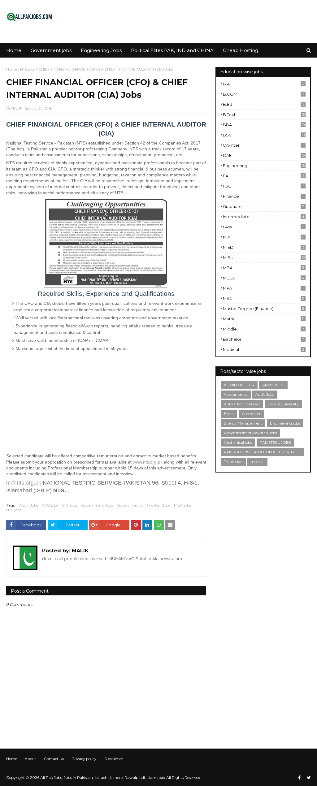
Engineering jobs (285, 423)
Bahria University (283, 404)
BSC (264, 134)
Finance (263, 196)
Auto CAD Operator (242, 404)
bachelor (263, 339)
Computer (251, 413)
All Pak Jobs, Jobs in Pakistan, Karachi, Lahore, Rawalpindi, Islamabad (102, 777)
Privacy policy (84, 758)
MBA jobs (182, 505)
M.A (263, 237)
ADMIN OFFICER (239, 384)
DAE (264, 155)
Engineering (264, 165)
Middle (263, 328)
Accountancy (236, 394)
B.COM (263, 94)
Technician (233, 461)
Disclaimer (113, 758)
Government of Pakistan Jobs (143, 505)
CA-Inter (263, 145)
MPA (263, 288)
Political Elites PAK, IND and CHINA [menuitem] (172, 50)
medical (263, 349)
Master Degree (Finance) (263, 308)
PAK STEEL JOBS (275, 442)
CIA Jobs (69, 505)
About (30, 758)
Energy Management (243, 423)
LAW (263, 226)
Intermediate (263, 216)
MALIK (16, 108)
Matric (263, 318)
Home (11, 69)
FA (263, 175)
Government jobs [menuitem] (51, 50)
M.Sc (264, 257)
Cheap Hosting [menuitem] (240, 50)
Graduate (263, 206)
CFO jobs (50, 505)
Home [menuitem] (13, 50)
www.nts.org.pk (148, 462)
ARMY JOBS (273, 384)
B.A (264, 83)
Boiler (229, 413)
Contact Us (54, 758)
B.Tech (264, 114)
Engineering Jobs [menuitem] (101, 50)
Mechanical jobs (238, 442)
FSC (263, 186)
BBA (264, 124)
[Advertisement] (106, 403)
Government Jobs (97, 505)
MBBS (263, 277)
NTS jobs (27, 69)
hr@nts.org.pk (23, 483)
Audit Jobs (28, 505)
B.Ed (263, 104)
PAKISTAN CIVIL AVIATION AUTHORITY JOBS (259, 453)
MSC (263, 298)
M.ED (263, 247)
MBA (263, 267)
